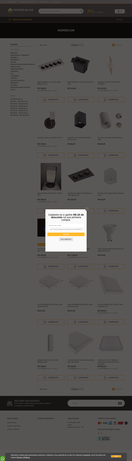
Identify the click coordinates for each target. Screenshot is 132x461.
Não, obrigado (66, 239)
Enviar (66, 234)
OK (116, 456)
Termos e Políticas (23, 457)
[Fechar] (86, 209)
